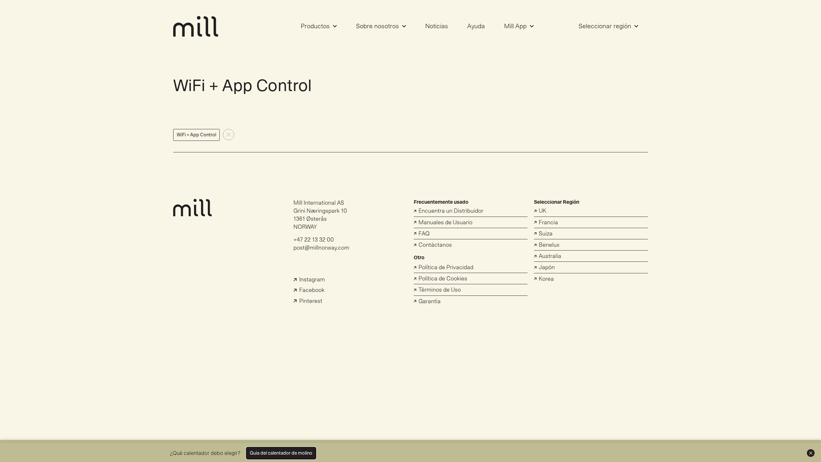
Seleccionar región (605, 26)
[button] (196, 135)
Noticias (436, 26)
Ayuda (476, 26)
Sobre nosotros (377, 26)
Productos (315, 26)
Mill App (515, 26)
